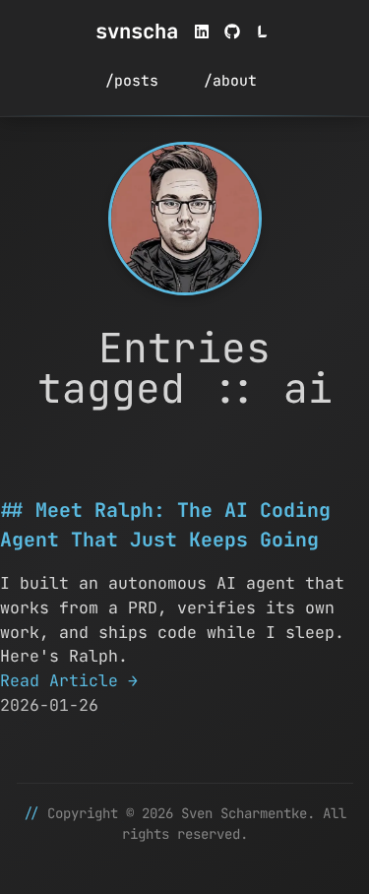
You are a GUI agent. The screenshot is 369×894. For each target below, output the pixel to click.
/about (230, 80)
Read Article (69, 680)
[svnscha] (185, 218)
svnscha (136, 31)
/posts (131, 80)
